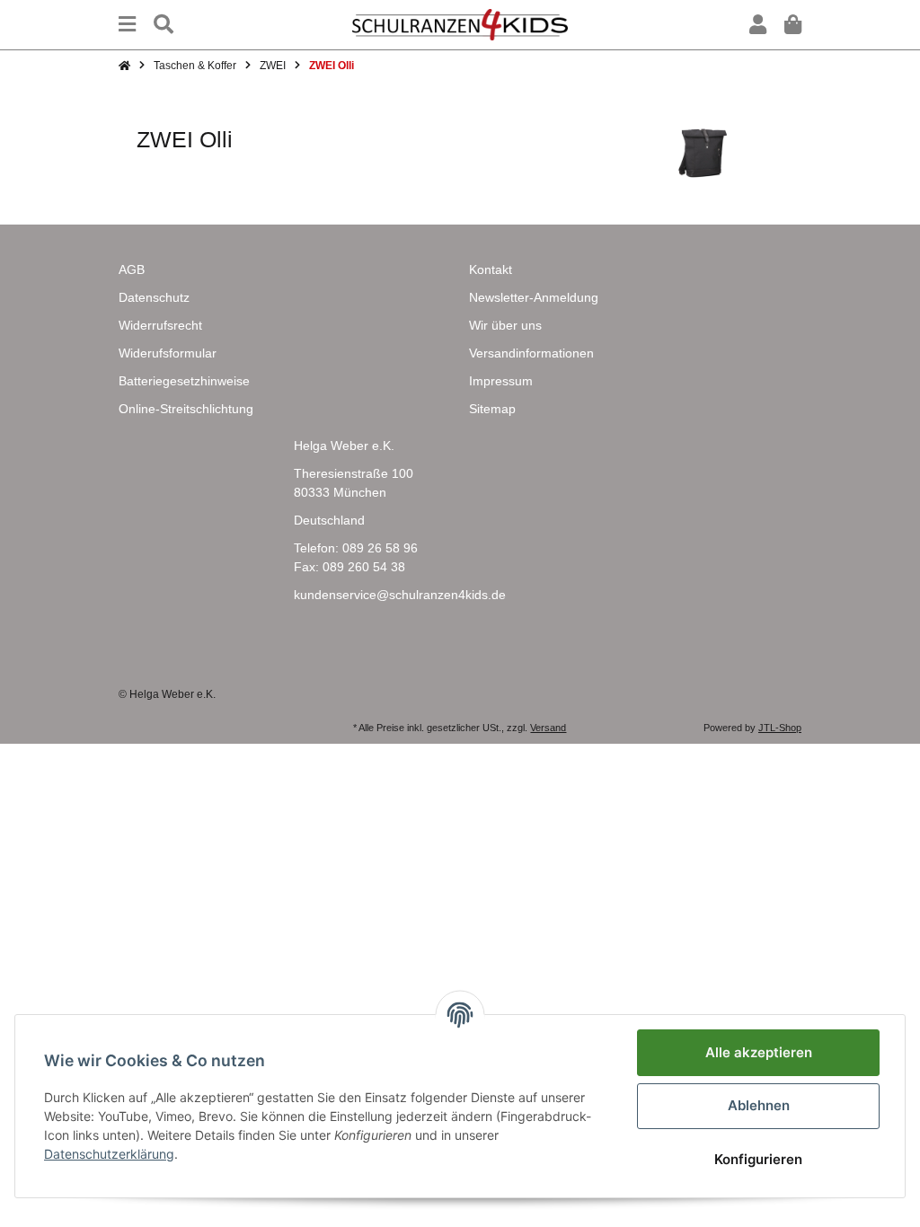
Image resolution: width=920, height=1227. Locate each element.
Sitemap (492, 409)
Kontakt (490, 269)
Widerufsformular (168, 353)
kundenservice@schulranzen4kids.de (400, 594)
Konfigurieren (758, 1159)
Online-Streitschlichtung (186, 409)
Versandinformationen (531, 353)
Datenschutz (154, 297)
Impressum (501, 381)
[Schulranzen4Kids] (460, 23)
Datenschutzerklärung (109, 1153)
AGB (132, 269)
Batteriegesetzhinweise (184, 381)
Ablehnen (759, 1105)
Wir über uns (505, 325)
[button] (757, 25)
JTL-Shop (779, 727)
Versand (548, 727)
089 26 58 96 (380, 548)
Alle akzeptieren (758, 1052)
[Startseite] (124, 65)
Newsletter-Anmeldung (533, 297)
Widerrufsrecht (160, 325)
